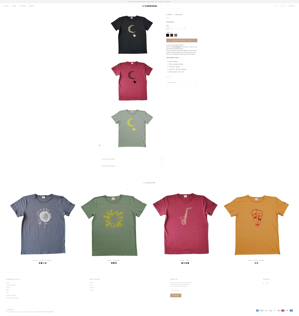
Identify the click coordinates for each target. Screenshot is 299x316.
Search (7, 282)
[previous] (5, 226)
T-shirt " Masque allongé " (256, 260)
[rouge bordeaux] (182, 263)
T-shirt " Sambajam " (114, 260)
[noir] (41, 263)
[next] (294, 226)
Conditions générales (11, 295)
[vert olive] (184, 263)
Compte (276, 6)
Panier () (292, 6)
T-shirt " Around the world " (42, 260)
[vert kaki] (112, 263)
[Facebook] (263, 283)
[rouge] (45, 263)
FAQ (7, 292)
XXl (184, 28)
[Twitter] (175, 76)
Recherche (283, 6)
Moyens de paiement (108, 166)
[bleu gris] (186, 263)
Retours (8, 290)
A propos (23, 6)
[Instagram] (267, 283)
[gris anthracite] (39, 263)
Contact (31, 6)
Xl (179, 28)
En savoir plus (171, 82)
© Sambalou (9, 309)
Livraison (8, 287)
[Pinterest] (177, 76)
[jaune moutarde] (43, 263)
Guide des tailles (170, 22)
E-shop (14, 6)
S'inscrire (175, 295)
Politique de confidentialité (12, 298)
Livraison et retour (108, 159)
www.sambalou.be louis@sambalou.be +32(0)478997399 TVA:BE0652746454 (35, 312)
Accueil (6, 6)
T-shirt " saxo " (185, 260)
